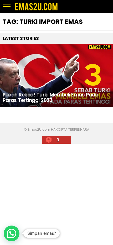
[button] (11, 233)
